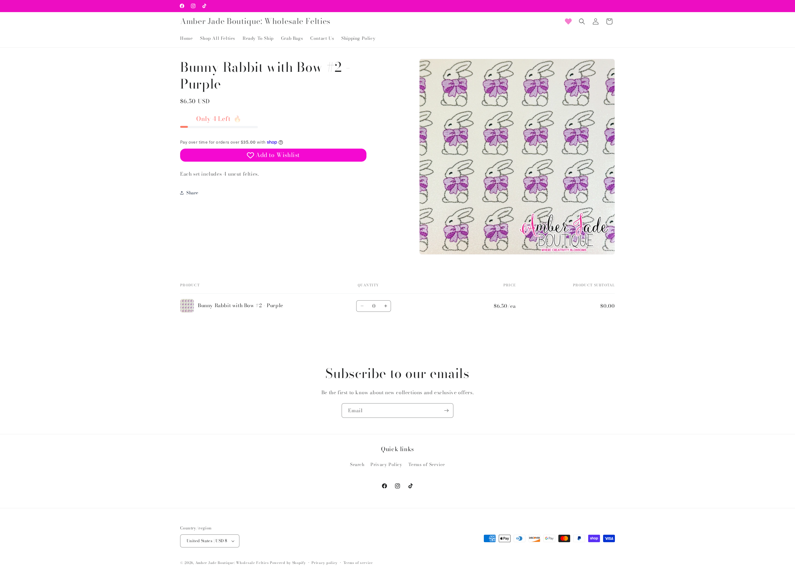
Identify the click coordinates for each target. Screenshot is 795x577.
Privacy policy (324, 562)
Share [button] (192, 192)
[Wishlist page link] (568, 21)
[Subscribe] (446, 410)
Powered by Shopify (288, 562)
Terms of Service (426, 464)
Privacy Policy (386, 464)
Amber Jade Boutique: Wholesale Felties (232, 562)
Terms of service (358, 562)
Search (357, 464)
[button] (582, 21)
